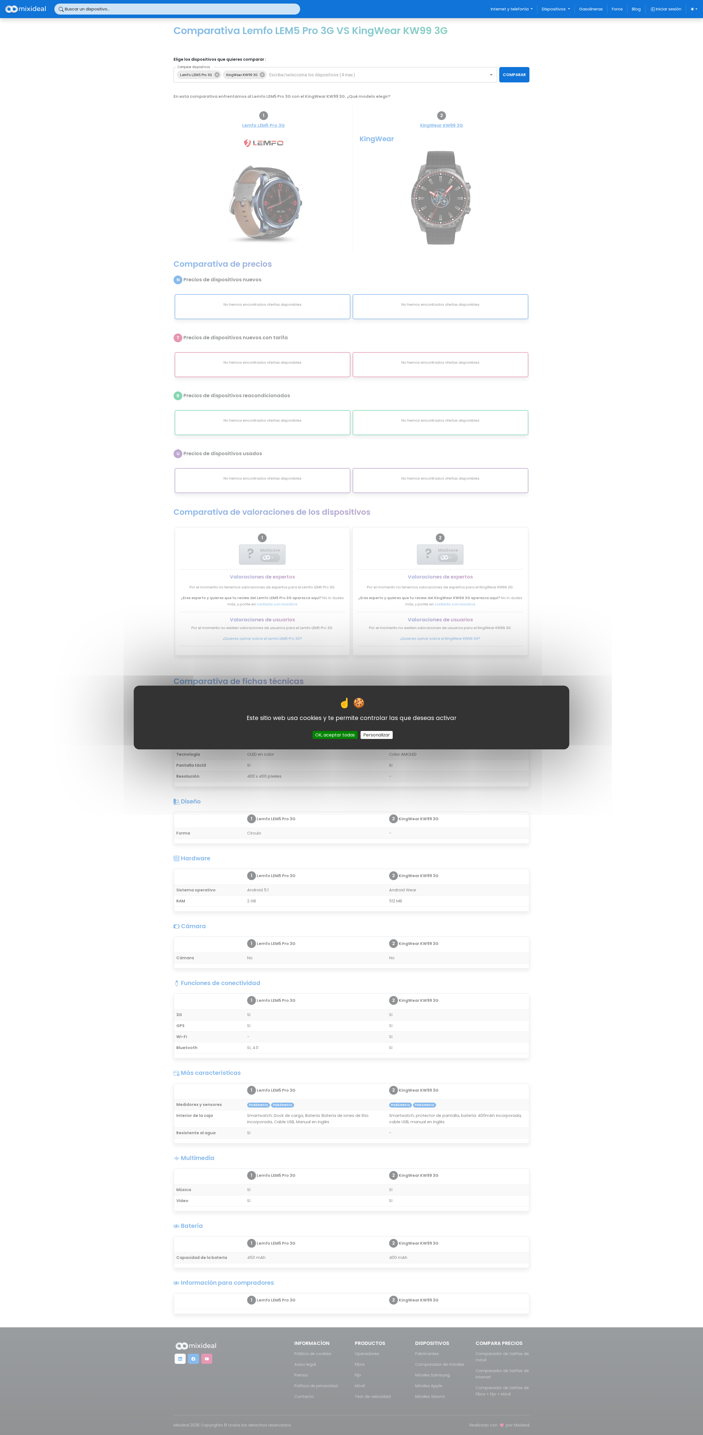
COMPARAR (514, 74)
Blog (636, 9)
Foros (617, 9)
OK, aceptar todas (335, 735)
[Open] (491, 75)
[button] (199, 74)
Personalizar (376, 735)
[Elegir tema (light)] (694, 9)
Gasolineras (591, 9)
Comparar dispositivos (193, 67)
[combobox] (373, 74)
